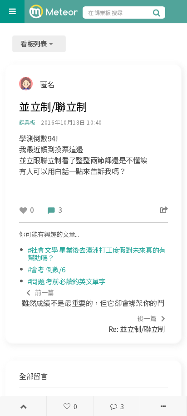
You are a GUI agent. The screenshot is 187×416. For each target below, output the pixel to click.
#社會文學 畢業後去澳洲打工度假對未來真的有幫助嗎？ (97, 253)
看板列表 (34, 43)
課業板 (27, 122)
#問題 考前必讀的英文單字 (67, 281)
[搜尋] (158, 12)
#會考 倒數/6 (46, 269)
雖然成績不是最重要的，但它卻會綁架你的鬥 (93, 298)
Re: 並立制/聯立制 (136, 324)
